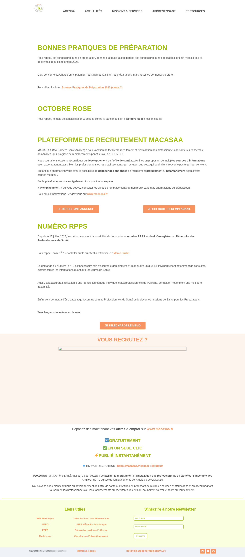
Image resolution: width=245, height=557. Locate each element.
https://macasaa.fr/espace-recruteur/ (140, 465)
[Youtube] (208, 551)
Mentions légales (86, 551)
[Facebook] (213, 551)
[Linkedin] (202, 551)
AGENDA (69, 11)
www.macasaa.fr (97, 194)
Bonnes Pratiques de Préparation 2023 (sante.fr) (92, 87)
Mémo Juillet (121, 253)
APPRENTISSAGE (164, 11)
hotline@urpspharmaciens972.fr (146, 550)
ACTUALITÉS (93, 11)
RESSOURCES (195, 11)
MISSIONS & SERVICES (127, 11)
